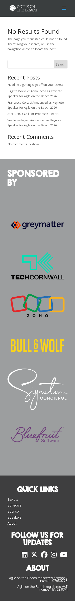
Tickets (13, 500)
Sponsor (14, 511)
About (12, 523)
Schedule (14, 505)
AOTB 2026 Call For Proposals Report (33, 114)
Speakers (14, 517)
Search (60, 64)
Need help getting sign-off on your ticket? (35, 85)
